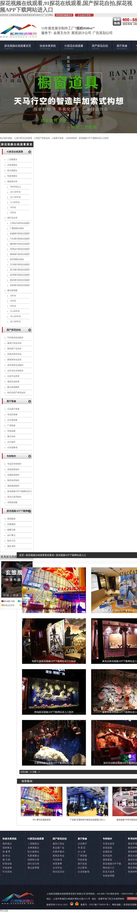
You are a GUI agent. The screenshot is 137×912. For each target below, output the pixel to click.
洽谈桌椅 (7, 867)
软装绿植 (7, 863)
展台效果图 (12, 290)
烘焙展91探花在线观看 (19, 285)
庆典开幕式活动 (14, 354)
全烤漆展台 (12, 165)
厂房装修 (11, 425)
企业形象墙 (12, 447)
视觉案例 (11, 519)
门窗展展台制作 (17, 228)
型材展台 (7, 847)
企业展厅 (82, 843)
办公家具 (11, 442)
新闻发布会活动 (14, 359)
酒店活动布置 (13, 381)
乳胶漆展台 (12, 176)
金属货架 (107, 851)
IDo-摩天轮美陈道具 (54, 610)
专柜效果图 (12, 502)
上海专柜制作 (71, 138)
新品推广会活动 (14, 348)
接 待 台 (6, 855)
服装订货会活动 (14, 343)
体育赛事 (57, 863)
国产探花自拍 (100, 47)
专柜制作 (11, 456)
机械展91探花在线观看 (19, 233)
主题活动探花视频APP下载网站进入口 (54, 763)
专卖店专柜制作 (14, 464)
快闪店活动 (58, 871)
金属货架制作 (13, 475)
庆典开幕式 (58, 851)
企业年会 (57, 867)
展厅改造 (11, 436)
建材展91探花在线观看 (19, 244)
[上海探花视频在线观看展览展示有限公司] (18, 36)
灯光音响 (7, 871)
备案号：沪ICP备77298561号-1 (95, 904)
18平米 (13, 296)
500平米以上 (15, 187)
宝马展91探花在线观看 (19, 264)
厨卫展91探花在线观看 (19, 270)
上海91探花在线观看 (23, 138)
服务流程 (11, 546)
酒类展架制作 (13, 486)
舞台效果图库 (13, 387)
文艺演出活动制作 (15, 370)
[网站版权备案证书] (63, 16)
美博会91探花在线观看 (19, 249)
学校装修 (11, 431)
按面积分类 (12, 181)
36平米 (13, 212)
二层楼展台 (12, 159)
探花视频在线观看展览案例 (40, 555)
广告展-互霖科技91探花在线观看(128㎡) (87, 820)
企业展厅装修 (13, 409)
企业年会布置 (13, 376)
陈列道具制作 (13, 480)
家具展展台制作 (17, 259)
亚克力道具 (108, 871)
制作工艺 (11, 541)
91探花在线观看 (73, 47)
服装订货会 (58, 843)
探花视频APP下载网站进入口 (71, 555)
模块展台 (7, 843)
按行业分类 (12, 218)
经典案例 (11, 524)
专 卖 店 (82, 847)
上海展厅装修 (57, 138)
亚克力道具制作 (14, 497)
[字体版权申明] (83, 16)
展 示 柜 (6, 859)
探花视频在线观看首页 (17, 47)
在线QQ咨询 (8, 605)
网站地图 (116, 904)
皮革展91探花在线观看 (19, 275)
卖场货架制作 (13, 469)
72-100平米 (15, 202)
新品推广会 (58, 847)
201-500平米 (15, 192)
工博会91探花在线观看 (19, 223)
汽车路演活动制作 (15, 337)
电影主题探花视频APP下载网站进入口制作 (54, 661)
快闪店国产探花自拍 (16, 392)
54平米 (13, 207)
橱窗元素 (11, 530)
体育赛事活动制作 (15, 365)
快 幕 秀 (6, 851)
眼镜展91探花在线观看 (19, 254)
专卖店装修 (12, 414)
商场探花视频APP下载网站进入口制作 (54, 712)
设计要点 (11, 535)
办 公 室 (82, 851)
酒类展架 (107, 859)
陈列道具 (107, 855)
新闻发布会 (58, 855)
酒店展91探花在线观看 (19, 280)
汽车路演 (57, 859)
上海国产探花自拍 (42, 138)
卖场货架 (107, 847)
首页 (21, 555)
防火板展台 (12, 170)
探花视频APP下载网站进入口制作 (94, 138)
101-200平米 (15, 197)
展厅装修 (122, 47)
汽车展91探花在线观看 (19, 239)
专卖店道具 (108, 843)
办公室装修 (12, 420)
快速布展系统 (48, 47)
